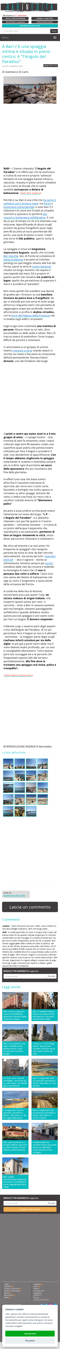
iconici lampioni (41, 266)
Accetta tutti (30, 1333)
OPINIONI (36, 1284)
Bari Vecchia (10, 256)
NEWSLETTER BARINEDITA (20, 971)
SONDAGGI (37, 1293)
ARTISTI (7, 1293)
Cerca (54, 31)
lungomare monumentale (18, 207)
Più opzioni (30, 1340)
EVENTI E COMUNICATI (12, 1291)
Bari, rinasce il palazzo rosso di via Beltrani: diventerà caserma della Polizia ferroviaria (14, 1015)
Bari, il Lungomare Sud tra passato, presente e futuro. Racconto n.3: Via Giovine (44, 1082)
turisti (49, 563)
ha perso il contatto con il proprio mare (29, 201)
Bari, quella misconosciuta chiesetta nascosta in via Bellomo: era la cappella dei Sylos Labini (14, 1182)
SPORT (36, 1286)
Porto (47, 203)
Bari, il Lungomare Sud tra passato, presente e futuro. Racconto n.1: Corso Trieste (44, 1114)
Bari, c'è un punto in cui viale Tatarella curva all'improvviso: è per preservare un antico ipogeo (14, 1048)
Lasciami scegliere (13, 1326)
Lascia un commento (30, 907)
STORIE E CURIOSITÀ (11, 1289)
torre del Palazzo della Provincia (30, 315)
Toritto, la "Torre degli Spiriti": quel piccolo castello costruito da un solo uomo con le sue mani (44, 1048)
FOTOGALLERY (39, 1291)
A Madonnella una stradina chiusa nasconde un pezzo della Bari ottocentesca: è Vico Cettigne (45, 1147)
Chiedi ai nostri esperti (12, 1304)
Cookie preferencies (41, 1300)
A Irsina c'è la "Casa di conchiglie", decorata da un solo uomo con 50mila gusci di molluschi (15, 1082)
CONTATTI (37, 1295)
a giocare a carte (22, 350)
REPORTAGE (8, 1295)
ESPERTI (36, 1289)
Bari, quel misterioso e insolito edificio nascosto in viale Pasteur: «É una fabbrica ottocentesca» (15, 1146)
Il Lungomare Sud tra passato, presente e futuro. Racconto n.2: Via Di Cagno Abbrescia (14, 1114)
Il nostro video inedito (30, 1209)
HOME (6, 1284)
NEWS (6, 1297)
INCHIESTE (8, 1286)
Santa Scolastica (13, 259)
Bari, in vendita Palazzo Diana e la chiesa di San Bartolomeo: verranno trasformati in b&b (44, 1015)
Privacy (36, 1297)
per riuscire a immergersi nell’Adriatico (25, 215)
